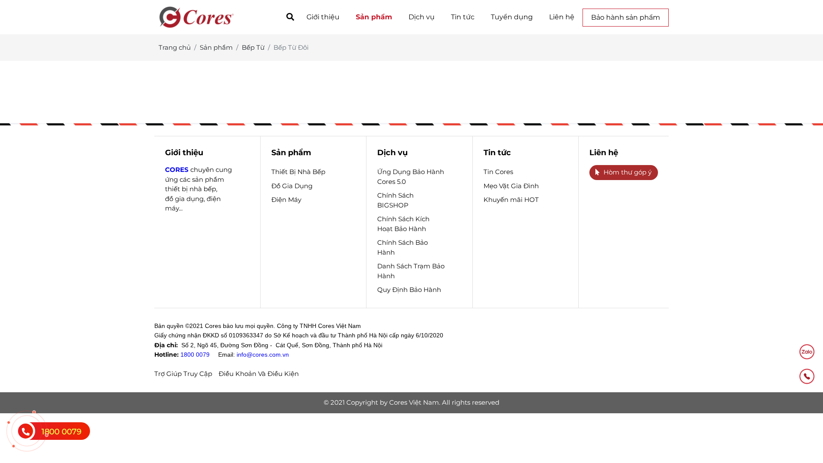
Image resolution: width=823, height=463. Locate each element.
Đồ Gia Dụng (291, 186)
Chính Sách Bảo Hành (402, 247)
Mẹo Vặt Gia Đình (511, 186)
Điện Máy (286, 199)
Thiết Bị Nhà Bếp (298, 172)
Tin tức (463, 17)
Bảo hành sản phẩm (625, 17)
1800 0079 (195, 354)
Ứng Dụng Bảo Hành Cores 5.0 (410, 177)
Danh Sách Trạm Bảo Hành (411, 271)
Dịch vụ (421, 17)
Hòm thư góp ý (628, 172)
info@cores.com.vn (263, 354)
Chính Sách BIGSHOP (395, 200)
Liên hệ (561, 17)
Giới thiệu (322, 17)
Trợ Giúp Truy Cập (183, 374)
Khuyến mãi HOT (511, 199)
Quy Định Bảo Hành (409, 290)
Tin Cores (498, 172)
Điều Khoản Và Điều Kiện (259, 374)
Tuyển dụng (512, 17)
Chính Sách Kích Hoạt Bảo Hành (403, 224)
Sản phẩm (374, 17)
